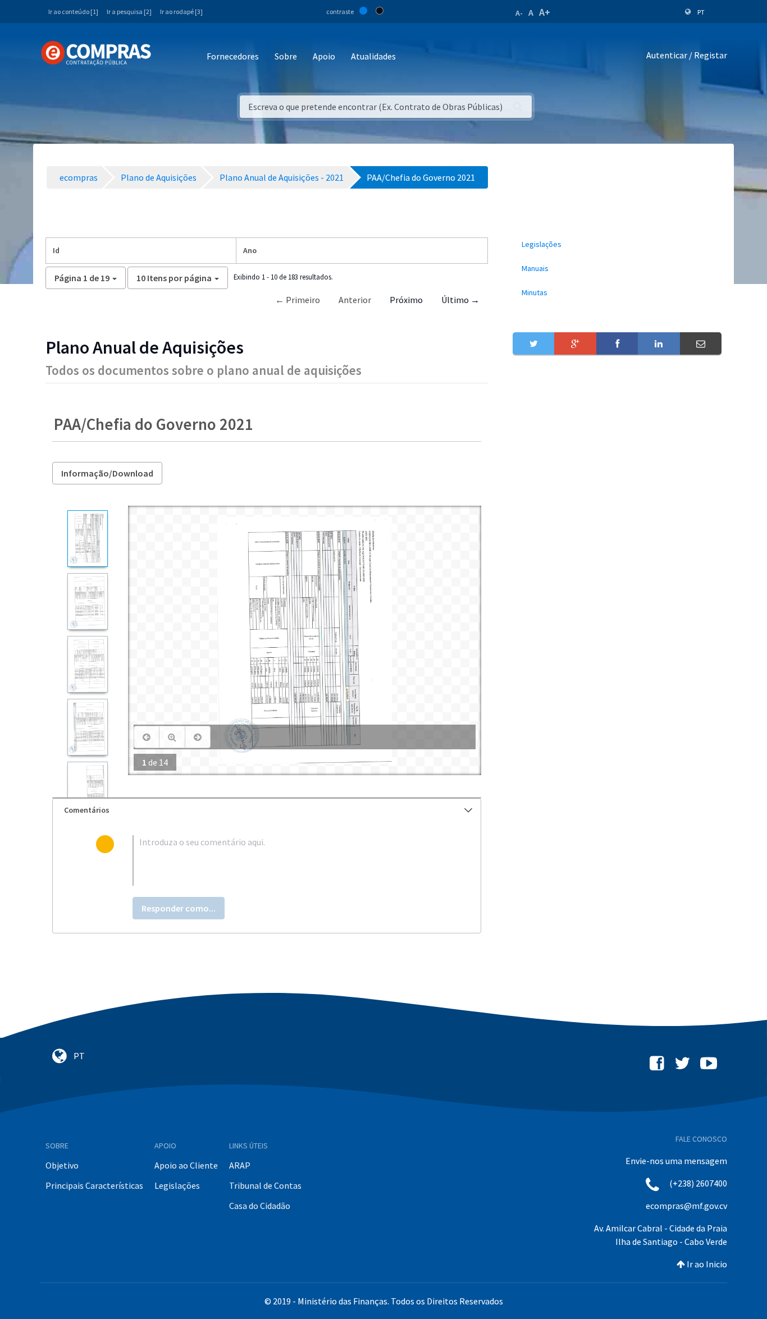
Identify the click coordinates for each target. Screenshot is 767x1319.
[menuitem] (617, 244)
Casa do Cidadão (259, 1205)
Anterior (355, 299)
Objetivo (62, 1165)
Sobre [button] (286, 56)
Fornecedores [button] (233, 56)
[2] (87, 601)
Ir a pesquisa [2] (129, 11)
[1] (87, 539)
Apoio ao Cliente (186, 1165)
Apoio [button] (324, 56)
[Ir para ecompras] (96, 53)
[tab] (267, 810)
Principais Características (94, 1185)
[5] (87, 790)
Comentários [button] (86, 810)
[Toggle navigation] (167, 57)
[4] (87, 727)
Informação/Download (107, 473)
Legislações (177, 1185)
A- (519, 13)
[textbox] (285, 860)
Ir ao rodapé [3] (181, 11)
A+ (544, 12)
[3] (87, 664)
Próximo (406, 299)
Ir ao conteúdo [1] (73, 11)
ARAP (239, 1165)
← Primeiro (297, 299)
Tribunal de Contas (265, 1185)
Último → (460, 299)
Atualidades (373, 56)
